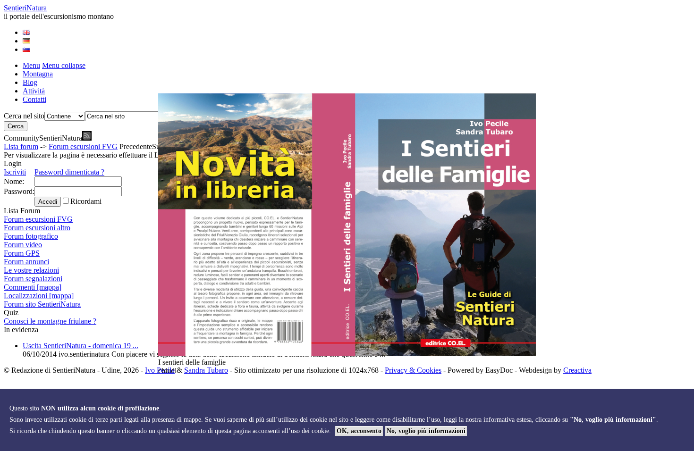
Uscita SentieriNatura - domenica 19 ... (80, 346)
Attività (34, 91)
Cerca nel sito (24, 116)
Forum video (23, 245)
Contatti (34, 99)
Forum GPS (22, 253)
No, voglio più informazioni (426, 430)
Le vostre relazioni (31, 270)
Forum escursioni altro (37, 228)
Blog (30, 82)
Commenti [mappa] (32, 287)
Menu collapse (63, 65)
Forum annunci (26, 262)
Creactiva (577, 370)
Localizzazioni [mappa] (39, 296)
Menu (31, 65)
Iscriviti (15, 172)
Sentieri (25, 8)
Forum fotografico (31, 236)
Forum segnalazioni (33, 279)
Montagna (38, 74)
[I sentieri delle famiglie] (347, 354)
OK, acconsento (359, 430)
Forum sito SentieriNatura (42, 304)
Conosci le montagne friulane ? (50, 321)
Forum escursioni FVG (83, 146)
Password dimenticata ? (69, 172)
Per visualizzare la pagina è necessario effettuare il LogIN (89, 155)
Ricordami (86, 201)
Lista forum (21, 146)
